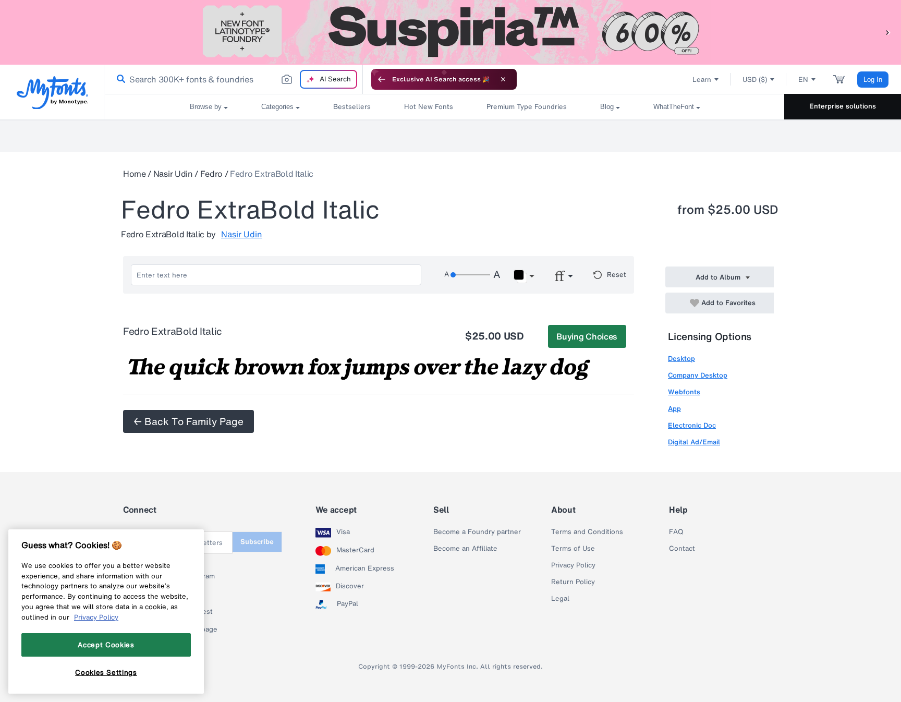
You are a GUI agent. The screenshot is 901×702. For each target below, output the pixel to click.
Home (134, 173)
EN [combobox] (803, 79)
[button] (888, 32)
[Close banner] (503, 79)
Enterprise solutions (842, 106)
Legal (560, 599)
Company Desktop (697, 375)
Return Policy (573, 582)
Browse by (206, 107)
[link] (118, 79)
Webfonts (684, 392)
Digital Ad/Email (694, 442)
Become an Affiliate (465, 548)
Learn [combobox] (701, 79)
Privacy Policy (573, 565)
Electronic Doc (692, 425)
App (674, 409)
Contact (682, 548)
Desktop (681, 359)
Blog (607, 107)
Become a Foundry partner (477, 532)
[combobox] (233, 79)
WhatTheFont (673, 107)
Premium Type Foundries (526, 107)
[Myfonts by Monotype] (52, 92)
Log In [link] (872, 79)
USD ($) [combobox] (754, 79)
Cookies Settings (106, 672)
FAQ (676, 532)
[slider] (470, 274)
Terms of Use (573, 548)
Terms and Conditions (587, 532)
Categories (277, 107)
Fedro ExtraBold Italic (271, 173)
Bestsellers (352, 107)
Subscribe (257, 542)
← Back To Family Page (188, 421)
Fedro (211, 173)
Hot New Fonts (428, 107)
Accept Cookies (106, 644)
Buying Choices (586, 336)
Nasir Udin (173, 173)
